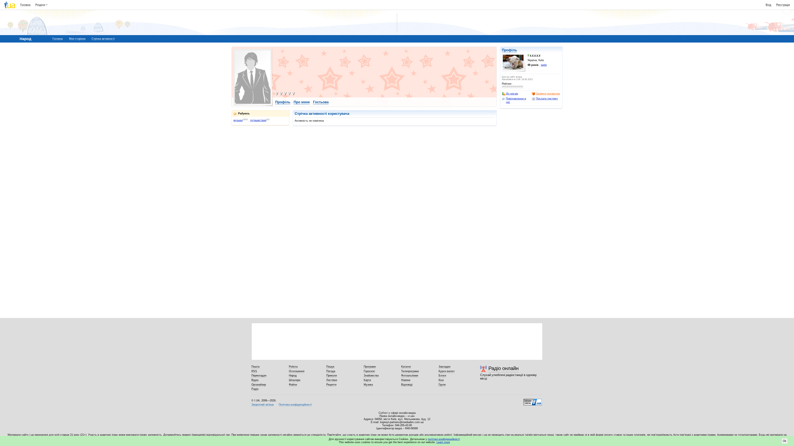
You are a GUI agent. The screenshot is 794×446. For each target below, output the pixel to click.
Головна (25, 4)
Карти (367, 380)
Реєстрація (783, 4)
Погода (330, 371)
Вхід (768, 4)
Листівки (331, 380)
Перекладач (259, 375)
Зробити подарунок (548, 93)
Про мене (302, 102)
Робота (293, 366)
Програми (370, 366)
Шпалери (294, 380)
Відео (254, 380)
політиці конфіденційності (444, 439)
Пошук (330, 366)
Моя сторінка (77, 38)
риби (544, 64)
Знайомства (371, 375)
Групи (442, 384)
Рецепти (331, 384)
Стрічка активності (103, 38)
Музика (368, 384)
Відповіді (407, 384)
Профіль (509, 50)
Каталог (406, 366)
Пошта (255, 366)
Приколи (331, 375)
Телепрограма (410, 371)
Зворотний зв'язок (262, 404)
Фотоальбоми (409, 375)
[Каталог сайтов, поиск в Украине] (533, 400)
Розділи (40, 4)
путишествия (258, 120)
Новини (405, 380)
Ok (784, 440)
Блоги (442, 375)
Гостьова (321, 102)
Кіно (441, 380)
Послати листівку (547, 98)
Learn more (443, 442)
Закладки (444, 366)
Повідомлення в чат (516, 100)
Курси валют (447, 371)
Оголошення (296, 371)
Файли (293, 384)
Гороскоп (369, 371)
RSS (254, 371)
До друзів (512, 93)
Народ (293, 375)
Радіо (254, 388)
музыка (238, 120)
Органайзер (258, 384)
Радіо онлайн (503, 368)
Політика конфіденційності (295, 404)
